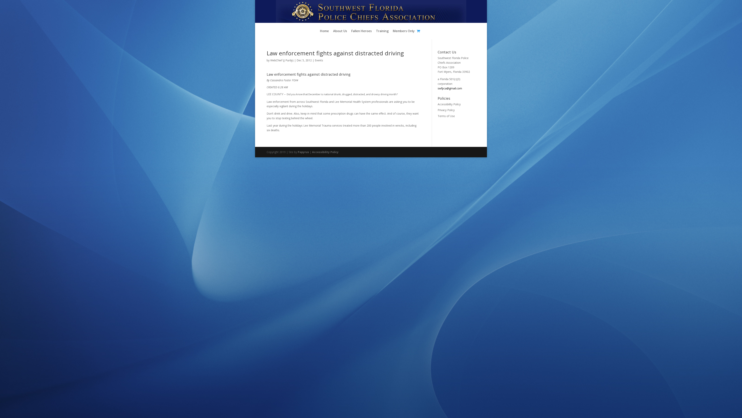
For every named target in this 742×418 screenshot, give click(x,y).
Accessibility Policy (449, 104)
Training (382, 31)
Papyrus (303, 152)
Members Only (404, 31)
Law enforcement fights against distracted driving (309, 74)
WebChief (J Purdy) (282, 60)
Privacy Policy (446, 110)
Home (324, 31)
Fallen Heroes (361, 31)
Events (319, 60)
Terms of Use (446, 116)
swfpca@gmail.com (450, 88)
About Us (340, 31)
